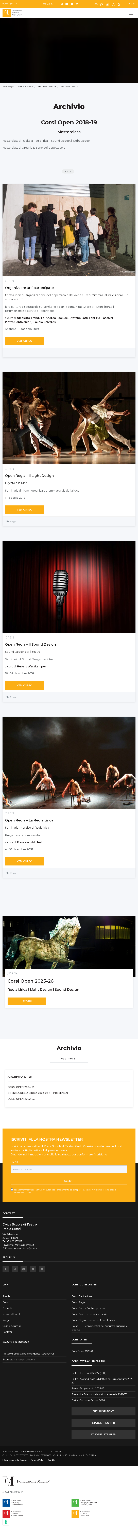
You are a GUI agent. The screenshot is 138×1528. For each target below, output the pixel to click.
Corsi (19, 86)
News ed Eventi (12, 1314)
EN (134, 4)
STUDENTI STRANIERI (103, 1434)
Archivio (29, 86)
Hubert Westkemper (31, 666)
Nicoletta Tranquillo (30, 318)
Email (15, 1162)
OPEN (13, 973)
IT (129, 4)
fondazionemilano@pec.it (22, 1248)
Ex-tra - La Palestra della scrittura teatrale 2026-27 (99, 1394)
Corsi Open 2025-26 (82, 1351)
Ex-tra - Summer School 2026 (88, 1400)
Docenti (7, 1308)
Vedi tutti (69, 1059)
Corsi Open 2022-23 (46, 86)
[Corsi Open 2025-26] (69, 946)
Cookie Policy (38, 1460)
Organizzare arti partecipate (29, 288)
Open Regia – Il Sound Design (30, 644)
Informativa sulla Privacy (32, 1189)
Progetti (7, 1320)
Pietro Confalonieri (18, 322)
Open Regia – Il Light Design (29, 476)
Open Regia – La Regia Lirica (29, 820)
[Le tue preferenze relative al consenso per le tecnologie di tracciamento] (6, 1522)
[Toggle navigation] (130, 13)
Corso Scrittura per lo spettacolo (90, 1314)
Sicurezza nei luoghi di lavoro (19, 1359)
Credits (51, 1460)
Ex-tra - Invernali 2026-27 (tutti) (89, 1373)
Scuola (6, 1296)
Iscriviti (69, 1180)
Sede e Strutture (12, 1326)
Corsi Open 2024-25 (21, 1087)
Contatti (7, 1332)
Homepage (8, 86)
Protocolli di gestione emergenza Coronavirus (28, 1353)
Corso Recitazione (82, 1296)
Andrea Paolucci (57, 318)
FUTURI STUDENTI (103, 1411)
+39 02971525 (14, 1241)
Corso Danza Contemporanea (88, 1308)
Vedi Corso (24, 340)
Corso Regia (78, 1302)
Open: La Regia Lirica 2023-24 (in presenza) (38, 1092)
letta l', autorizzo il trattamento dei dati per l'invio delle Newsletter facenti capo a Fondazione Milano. (64, 1191)
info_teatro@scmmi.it (21, 1245)
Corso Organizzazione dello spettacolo (93, 1320)
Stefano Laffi (79, 318)
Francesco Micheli (29, 842)
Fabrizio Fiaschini (101, 318)
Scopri (27, 1001)
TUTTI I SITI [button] (8, 4)
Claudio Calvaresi (44, 322)
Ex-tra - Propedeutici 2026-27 (88, 1388)
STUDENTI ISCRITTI (103, 1422)
